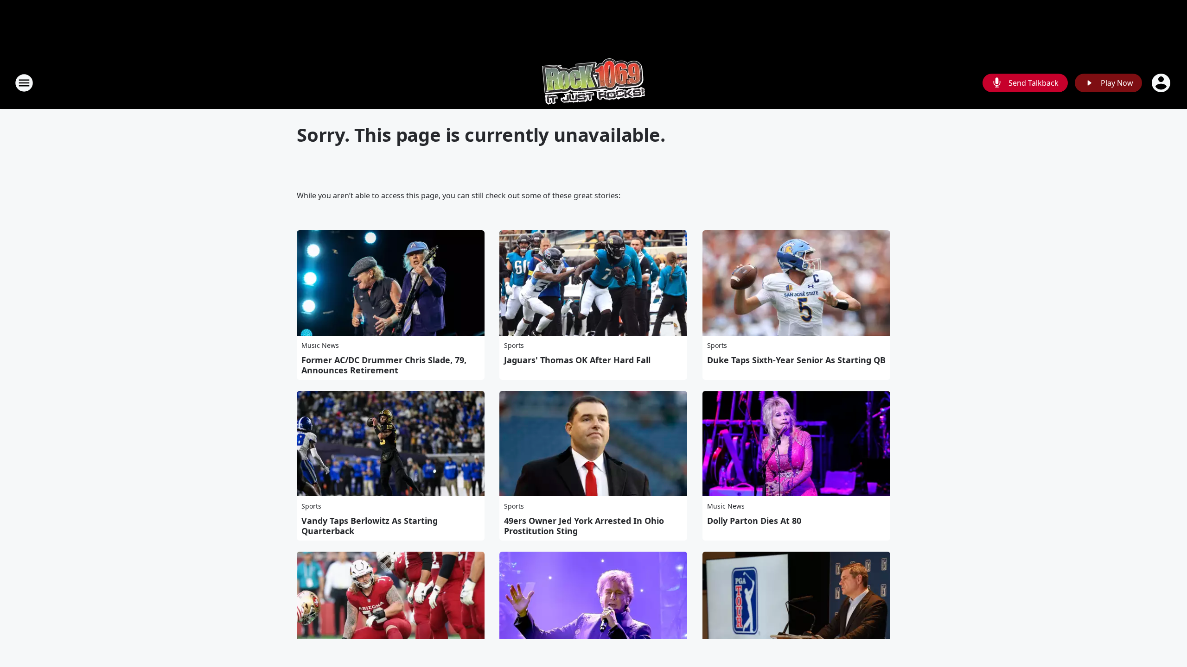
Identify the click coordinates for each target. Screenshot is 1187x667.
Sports (514, 345)
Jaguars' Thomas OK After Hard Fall (577, 360)
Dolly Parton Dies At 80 (754, 521)
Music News (320, 345)
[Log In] (1162, 83)
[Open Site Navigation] (24, 83)
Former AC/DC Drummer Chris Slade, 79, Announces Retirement (383, 365)
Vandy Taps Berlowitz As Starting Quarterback (369, 526)
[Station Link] (593, 82)
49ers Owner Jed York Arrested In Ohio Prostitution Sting (584, 526)
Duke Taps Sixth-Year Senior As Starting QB (796, 360)
